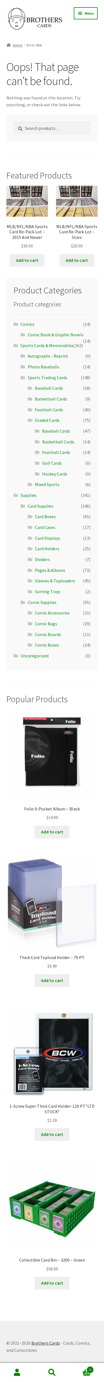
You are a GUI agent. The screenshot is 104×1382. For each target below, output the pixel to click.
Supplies (29, 495)
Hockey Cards (54, 474)
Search (52, 1372)
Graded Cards (47, 420)
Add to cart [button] (27, 260)
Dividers (42, 559)
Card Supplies (40, 506)
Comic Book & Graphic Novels (55, 334)
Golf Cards (52, 463)
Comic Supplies (42, 602)
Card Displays (47, 538)
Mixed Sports (47, 484)
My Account (17, 1372)
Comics (27, 324)
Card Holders (47, 548)
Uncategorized (35, 655)
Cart (80, 1368)
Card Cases (45, 527)
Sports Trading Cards (47, 377)
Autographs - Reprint (48, 356)
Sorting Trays (47, 591)
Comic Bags (46, 623)
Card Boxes (45, 516)
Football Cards (49, 409)
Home (17, 45)
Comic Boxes (47, 645)
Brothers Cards (45, 1343)
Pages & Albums (50, 570)
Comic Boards (48, 634)
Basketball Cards (51, 399)
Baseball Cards (49, 388)
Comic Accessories (52, 613)
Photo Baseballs (43, 367)
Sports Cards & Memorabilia (47, 345)
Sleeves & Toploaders (55, 580)
